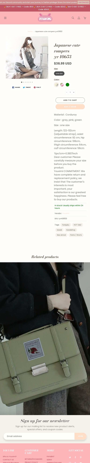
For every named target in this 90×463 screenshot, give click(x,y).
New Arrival (61, 235)
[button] (21, 82)
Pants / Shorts (76, 235)
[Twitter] (70, 457)
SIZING (49, 460)
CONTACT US (8, 460)
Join (80, 436)
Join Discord (83, 2)
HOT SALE (77, 225)
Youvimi (65, 213)
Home (30, 31)
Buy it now (70, 107)
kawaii (59, 230)
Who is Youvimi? (10, 456)
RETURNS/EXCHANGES (33, 459)
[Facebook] (75, 457)
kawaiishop (70, 230)
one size (59, 73)
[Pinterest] (81, 457)
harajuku (65, 225)
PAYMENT (50, 456)
